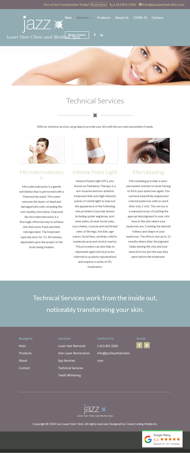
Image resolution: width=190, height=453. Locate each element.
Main (68, 18)
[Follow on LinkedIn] (147, 345)
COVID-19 (140, 18)
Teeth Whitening (69, 375)
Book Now (98, 4)
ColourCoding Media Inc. (142, 424)
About (23, 360)
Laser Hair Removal (71, 346)
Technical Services (70, 368)
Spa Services (66, 360)
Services (83, 18)
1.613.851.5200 (107, 346)
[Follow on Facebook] (139, 345)
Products (103, 18)
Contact (157, 18)
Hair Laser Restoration (74, 353)
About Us (122, 18)
